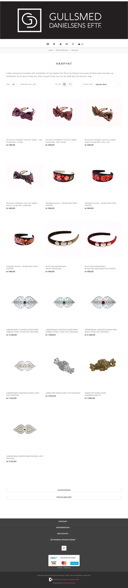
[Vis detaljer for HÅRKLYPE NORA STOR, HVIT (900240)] (64, 366)
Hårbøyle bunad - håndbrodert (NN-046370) (22, 267)
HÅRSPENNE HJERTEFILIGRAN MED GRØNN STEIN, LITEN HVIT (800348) (62, 331)
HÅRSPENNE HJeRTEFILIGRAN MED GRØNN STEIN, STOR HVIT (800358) (22, 331)
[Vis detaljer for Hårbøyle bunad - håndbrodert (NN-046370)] (24, 239)
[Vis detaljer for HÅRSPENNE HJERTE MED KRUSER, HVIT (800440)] (24, 429)
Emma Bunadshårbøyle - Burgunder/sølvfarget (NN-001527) (100, 267)
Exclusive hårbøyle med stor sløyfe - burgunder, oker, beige (62, 141)
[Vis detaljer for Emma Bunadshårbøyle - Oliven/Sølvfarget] (64, 239)
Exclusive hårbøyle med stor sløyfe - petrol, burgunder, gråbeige (22, 204)
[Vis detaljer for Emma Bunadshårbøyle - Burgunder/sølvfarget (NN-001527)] (103, 239)
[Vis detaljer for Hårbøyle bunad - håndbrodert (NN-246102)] (103, 176)
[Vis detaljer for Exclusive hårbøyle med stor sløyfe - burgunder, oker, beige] (64, 113)
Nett (64, 84)
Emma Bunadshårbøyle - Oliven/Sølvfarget (56, 267)
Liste (70, 84)
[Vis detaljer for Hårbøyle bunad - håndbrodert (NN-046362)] (64, 176)
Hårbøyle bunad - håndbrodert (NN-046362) (62, 204)
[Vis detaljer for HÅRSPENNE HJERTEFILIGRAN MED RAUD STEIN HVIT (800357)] (103, 302)
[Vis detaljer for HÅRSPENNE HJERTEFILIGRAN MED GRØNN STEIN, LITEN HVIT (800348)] (64, 302)
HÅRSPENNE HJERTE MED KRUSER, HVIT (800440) (24, 457)
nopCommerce (69, 583)
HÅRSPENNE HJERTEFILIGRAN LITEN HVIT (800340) (22, 394)
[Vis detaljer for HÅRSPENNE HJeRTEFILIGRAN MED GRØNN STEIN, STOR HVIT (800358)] (24, 302)
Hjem (51, 50)
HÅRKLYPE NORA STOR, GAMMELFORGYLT (95, 394)
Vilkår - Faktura (64, 568)
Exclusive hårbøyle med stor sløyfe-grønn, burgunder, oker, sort (100, 141)
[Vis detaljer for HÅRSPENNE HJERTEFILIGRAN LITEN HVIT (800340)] (24, 366)
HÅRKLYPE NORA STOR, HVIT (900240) (63, 393)
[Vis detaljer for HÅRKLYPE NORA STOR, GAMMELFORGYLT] (103, 366)
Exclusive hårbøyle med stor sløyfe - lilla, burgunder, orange (24, 141)
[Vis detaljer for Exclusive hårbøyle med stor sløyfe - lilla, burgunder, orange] (24, 113)
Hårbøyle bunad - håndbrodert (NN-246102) (101, 204)
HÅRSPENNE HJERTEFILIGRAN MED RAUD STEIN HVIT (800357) (101, 331)
